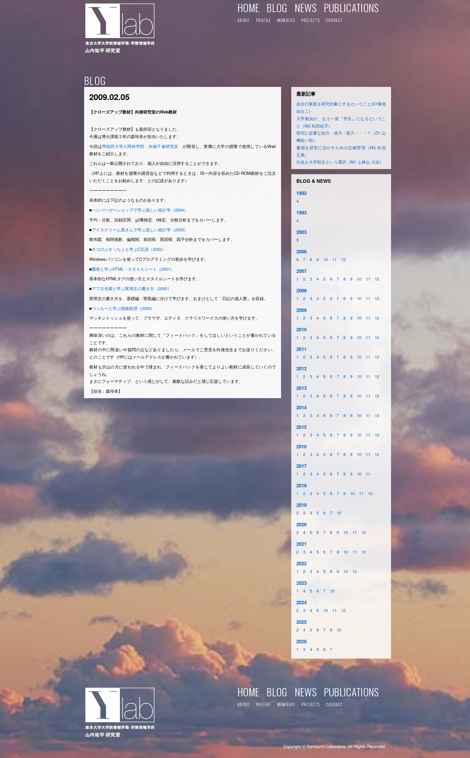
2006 (301, 251)
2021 (301, 543)
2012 (301, 368)
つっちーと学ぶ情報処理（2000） (123, 308)
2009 (301, 309)
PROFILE (263, 20)
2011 (301, 348)
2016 (301, 446)
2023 (301, 582)
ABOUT (244, 20)
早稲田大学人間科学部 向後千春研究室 (142, 146)
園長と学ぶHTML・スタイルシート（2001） (133, 269)
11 (334, 259)
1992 (301, 193)
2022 (301, 563)
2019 (301, 504)
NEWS (306, 7)
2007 (301, 271)
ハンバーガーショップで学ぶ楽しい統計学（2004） (140, 210)
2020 (301, 524)
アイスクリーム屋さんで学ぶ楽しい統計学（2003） (140, 230)
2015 (301, 426)
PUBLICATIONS (351, 7)
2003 (301, 232)
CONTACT (334, 20)
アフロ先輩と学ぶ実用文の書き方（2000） (131, 288)
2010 (301, 329)
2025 (301, 621)
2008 (301, 290)
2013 (301, 387)
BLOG (277, 7)
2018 (301, 485)
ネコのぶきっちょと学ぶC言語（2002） (129, 249)
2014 (301, 407)
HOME (248, 7)
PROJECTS (311, 20)
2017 (301, 465)
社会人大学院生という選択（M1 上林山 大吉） (340, 162)
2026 (301, 641)
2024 (301, 602)
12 (343, 259)
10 (325, 259)
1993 (301, 212)
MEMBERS (286, 20)
